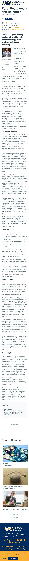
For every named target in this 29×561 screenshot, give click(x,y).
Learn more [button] (21, 555)
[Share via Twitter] (8, 19)
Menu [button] (23, 2)
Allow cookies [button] (13, 558)
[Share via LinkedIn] (10, 19)
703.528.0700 (21, 534)
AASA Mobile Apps (8, 549)
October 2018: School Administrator (13, 30)
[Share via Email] (12, 19)
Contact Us (21, 546)
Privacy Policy (21, 549)
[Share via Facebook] (6, 19)
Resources (8, 14)
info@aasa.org (22, 536)
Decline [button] (5, 558)
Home (3, 14)
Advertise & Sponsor (8, 546)
